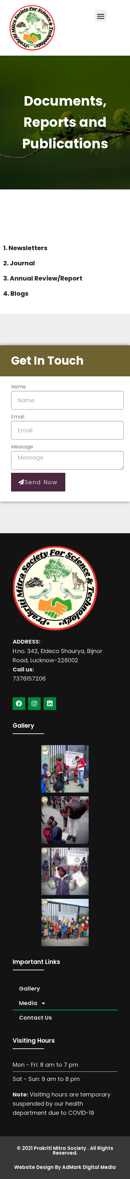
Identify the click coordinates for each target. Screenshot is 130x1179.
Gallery (29, 988)
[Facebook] (19, 703)
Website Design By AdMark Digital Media (65, 1167)
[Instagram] (34, 703)
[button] (101, 16)
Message (22, 446)
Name (18, 386)
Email (17, 416)
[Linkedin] (50, 703)
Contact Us (35, 1018)
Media (28, 1003)
